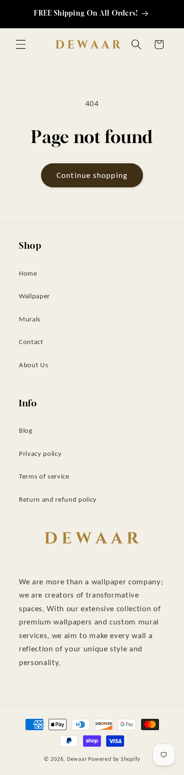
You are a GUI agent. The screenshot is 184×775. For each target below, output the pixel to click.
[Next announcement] (166, 13)
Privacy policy (40, 453)
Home (28, 273)
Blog (26, 430)
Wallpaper (34, 295)
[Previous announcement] (18, 13)
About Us (33, 364)
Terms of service (44, 476)
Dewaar (77, 758)
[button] (20, 44)
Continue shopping (92, 175)
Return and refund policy (58, 499)
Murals (30, 318)
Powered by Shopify (114, 758)
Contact (31, 341)
